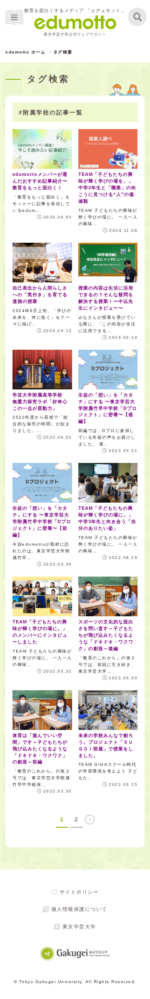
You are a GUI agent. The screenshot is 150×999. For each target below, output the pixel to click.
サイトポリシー (79, 892)
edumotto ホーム (25, 52)
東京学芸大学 (79, 927)
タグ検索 (62, 52)
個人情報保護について (79, 909)
